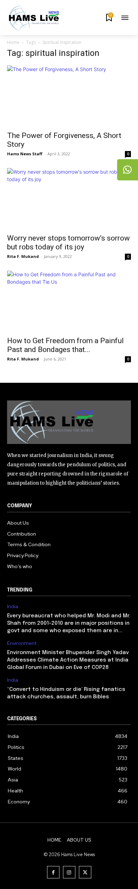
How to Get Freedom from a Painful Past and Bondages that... (65, 345)
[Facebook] (53, 872)
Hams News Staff (24, 153)
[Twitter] (85, 872)
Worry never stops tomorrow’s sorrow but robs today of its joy (68, 242)
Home (13, 42)
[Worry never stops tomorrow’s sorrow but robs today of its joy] (69, 198)
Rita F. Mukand (23, 256)
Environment (21, 643)
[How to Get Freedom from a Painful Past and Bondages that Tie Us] (69, 301)
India (12, 607)
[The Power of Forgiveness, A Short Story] (69, 96)
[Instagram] (69, 872)
